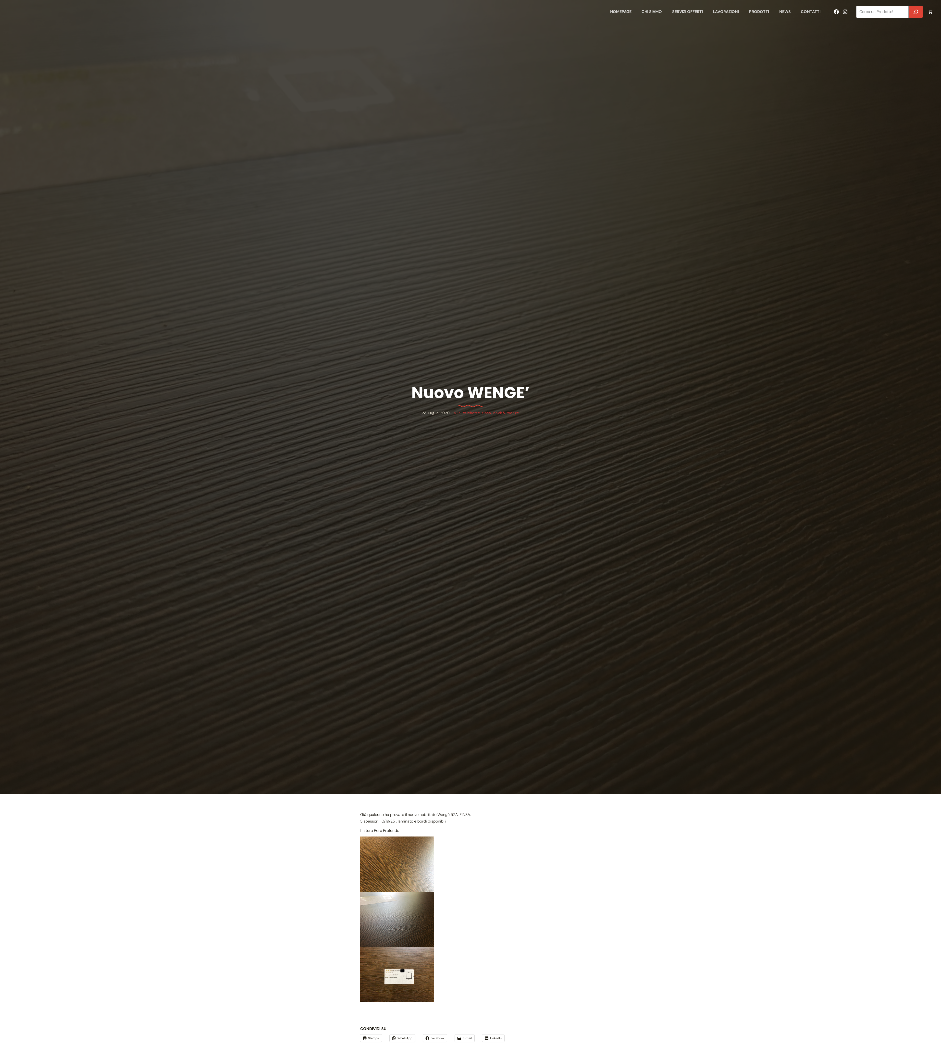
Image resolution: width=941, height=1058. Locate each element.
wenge (513, 413)
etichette (471, 413)
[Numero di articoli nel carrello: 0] (930, 12)
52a (457, 413)
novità (499, 413)
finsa (486, 413)
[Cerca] (916, 12)
